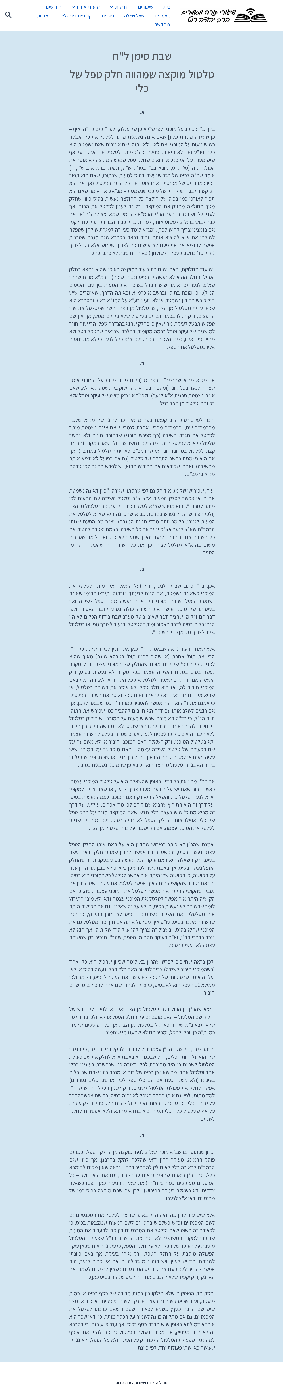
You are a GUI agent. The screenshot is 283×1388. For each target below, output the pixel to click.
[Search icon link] (8, 15)
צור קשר (162, 24)
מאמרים (162, 15)
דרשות (121, 7)
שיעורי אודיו (88, 7)
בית (166, 7)
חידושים (53, 7)
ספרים (108, 15)
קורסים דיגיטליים (75, 15)
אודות (42, 15)
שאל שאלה (134, 15)
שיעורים (145, 7)
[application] (112, 6)
